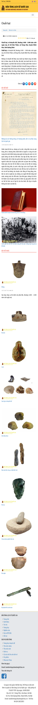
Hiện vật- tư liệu (12, 30)
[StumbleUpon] (35, 83)
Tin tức (5, 625)
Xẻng (3, 287)
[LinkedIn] (32, 83)
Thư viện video (8, 646)
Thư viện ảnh (7, 649)
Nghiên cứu (7, 630)
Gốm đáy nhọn (5, 436)
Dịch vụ (6, 652)
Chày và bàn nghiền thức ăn (8, 539)
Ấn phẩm (6, 657)
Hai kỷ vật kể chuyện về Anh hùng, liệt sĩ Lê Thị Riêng (13, 212)
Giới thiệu (6, 622)
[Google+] (29, 83)
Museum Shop (8, 660)
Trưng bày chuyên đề (9, 643)
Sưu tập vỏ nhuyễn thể (7, 401)
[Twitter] (26, 83)
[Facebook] (23, 83)
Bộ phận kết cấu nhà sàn (7, 607)
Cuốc (3, 367)
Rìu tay (3, 505)
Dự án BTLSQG (7, 633)
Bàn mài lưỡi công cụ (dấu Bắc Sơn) (10, 470)
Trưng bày (6, 628)
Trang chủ (5, 30)
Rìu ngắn (4, 573)
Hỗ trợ (5, 636)
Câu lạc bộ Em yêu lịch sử (10, 655)
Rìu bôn (3, 333)
